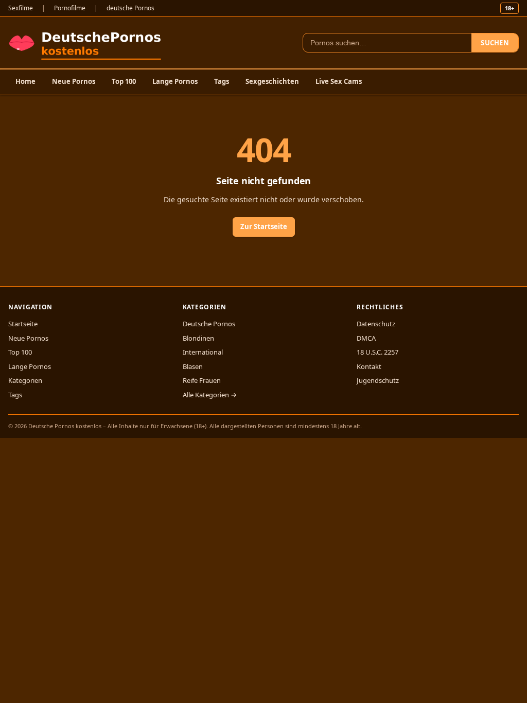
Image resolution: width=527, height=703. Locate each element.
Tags (221, 81)
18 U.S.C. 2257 (377, 352)
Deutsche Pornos (209, 323)
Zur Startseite (263, 226)
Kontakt (369, 366)
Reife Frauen (202, 380)
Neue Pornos (73, 81)
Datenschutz (376, 323)
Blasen (193, 366)
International (203, 352)
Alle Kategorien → (210, 394)
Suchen (495, 42)
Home (25, 81)
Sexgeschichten (272, 81)
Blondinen (198, 338)
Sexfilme (20, 8)
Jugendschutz (378, 380)
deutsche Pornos (130, 8)
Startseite (23, 323)
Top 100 (124, 81)
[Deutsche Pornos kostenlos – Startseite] (87, 42)
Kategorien (25, 380)
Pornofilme (69, 8)
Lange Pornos (175, 81)
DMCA (366, 338)
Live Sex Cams (338, 81)
